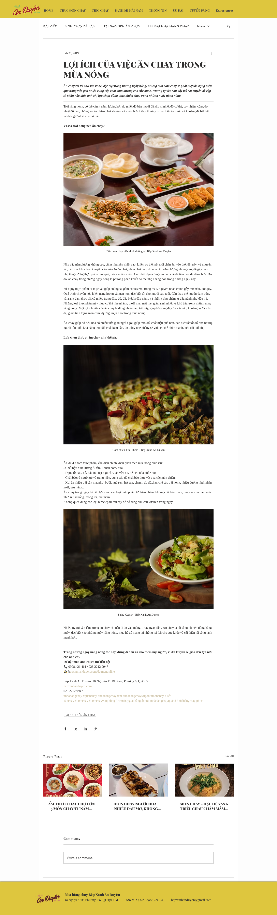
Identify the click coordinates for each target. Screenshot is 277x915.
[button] (229, 26)
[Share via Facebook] (65, 729)
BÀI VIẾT (50, 26)
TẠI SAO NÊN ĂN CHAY (122, 26)
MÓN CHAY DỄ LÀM (80, 26)
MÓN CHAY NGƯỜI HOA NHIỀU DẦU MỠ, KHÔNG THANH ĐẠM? (136, 806)
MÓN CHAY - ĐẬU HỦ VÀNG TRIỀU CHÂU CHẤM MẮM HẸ (204, 806)
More (201, 26)
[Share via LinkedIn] (85, 729)
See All (229, 756)
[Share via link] (95, 729)
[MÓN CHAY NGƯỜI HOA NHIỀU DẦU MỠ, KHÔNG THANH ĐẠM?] (138, 780)
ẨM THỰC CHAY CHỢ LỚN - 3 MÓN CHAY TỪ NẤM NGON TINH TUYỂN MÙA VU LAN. (71, 806)
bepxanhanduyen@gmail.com (191, 900)
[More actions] (211, 53)
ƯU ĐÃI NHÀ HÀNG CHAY (168, 26)
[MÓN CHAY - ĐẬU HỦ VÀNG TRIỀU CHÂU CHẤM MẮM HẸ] (204, 780)
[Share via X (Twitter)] (75, 729)
